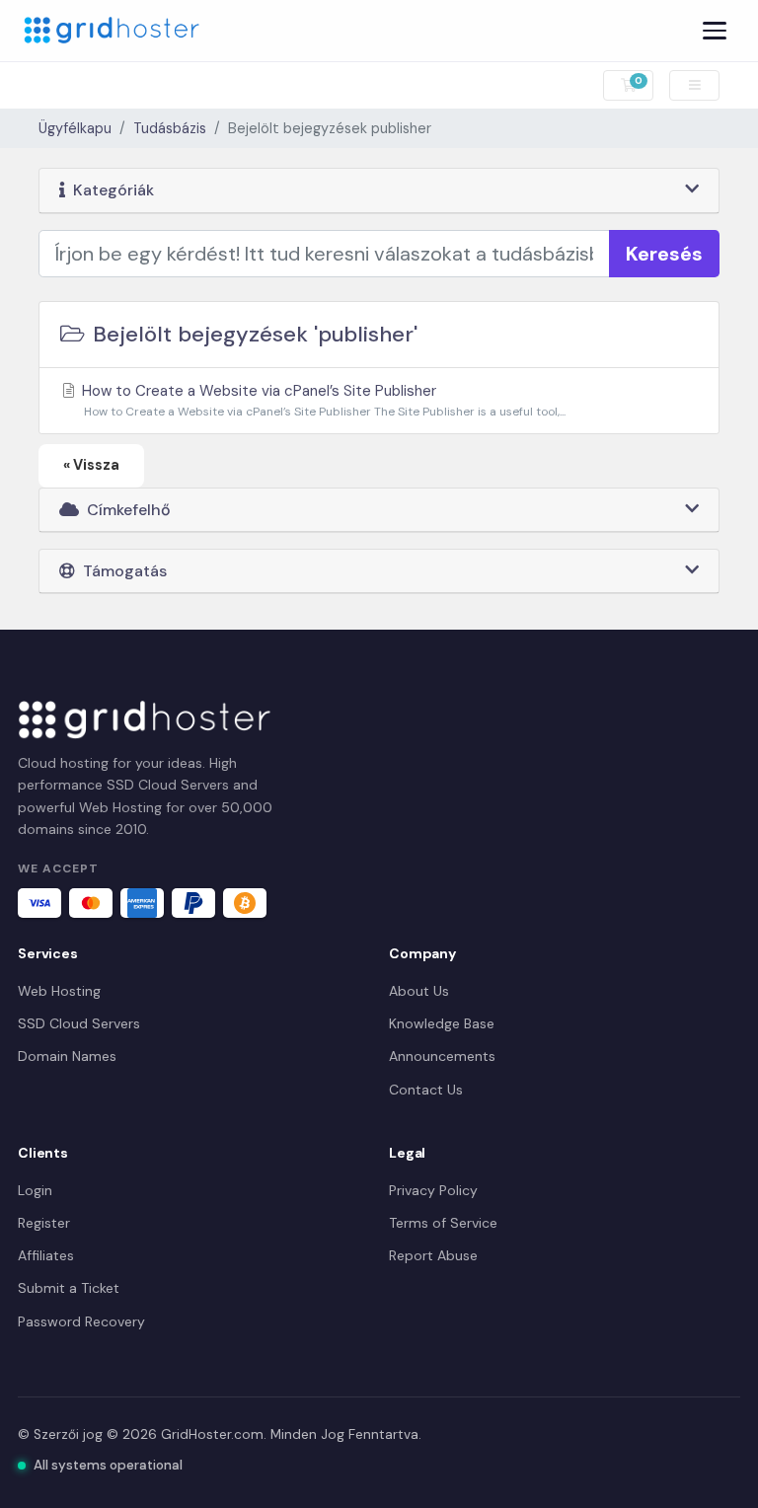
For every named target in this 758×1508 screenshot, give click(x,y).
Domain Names (67, 1056)
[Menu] (714, 30)
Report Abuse (433, 1255)
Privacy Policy (433, 1190)
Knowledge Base (441, 1023)
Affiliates (46, 1255)
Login (35, 1190)
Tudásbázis (169, 128)
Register (44, 1223)
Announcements (442, 1056)
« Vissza (91, 465)
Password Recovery (81, 1321)
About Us (419, 991)
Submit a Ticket (68, 1288)
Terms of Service (443, 1223)
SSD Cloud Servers (79, 1023)
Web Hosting (59, 991)
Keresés (664, 253)
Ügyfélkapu (75, 128)
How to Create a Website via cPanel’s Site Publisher (322, 400)
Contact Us (426, 1089)
